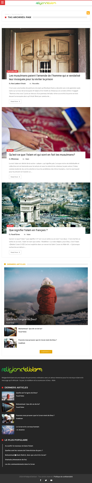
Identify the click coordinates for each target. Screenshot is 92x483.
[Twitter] (46, 480)
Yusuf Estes (15, 234)
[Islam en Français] (46, 3)
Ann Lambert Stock (18, 83)
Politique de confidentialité (63, 477)
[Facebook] (40, 480)
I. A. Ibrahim (20, 430)
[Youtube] (51, 480)
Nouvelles (12, 71)
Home (7, 14)
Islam (10, 150)
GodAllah (21, 343)
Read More (14, 101)
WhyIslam (15, 159)
